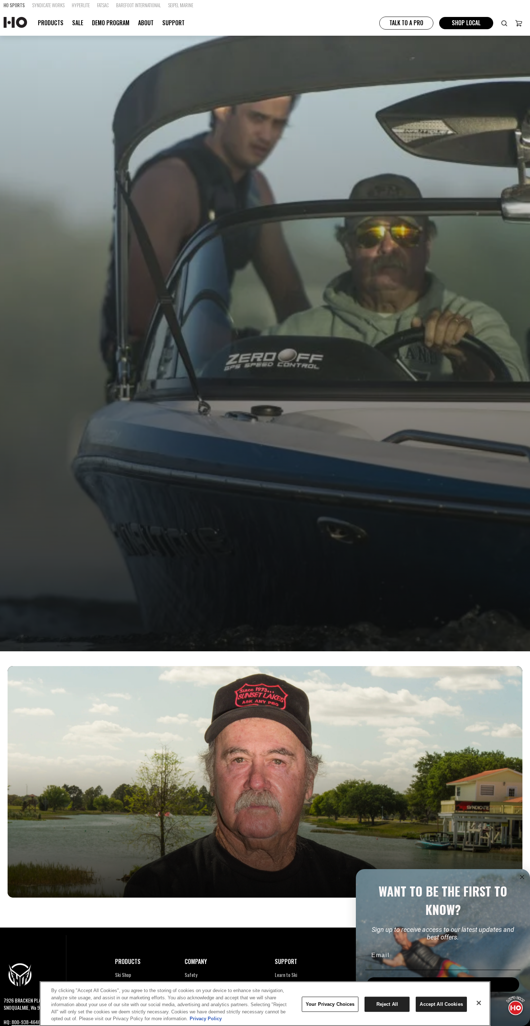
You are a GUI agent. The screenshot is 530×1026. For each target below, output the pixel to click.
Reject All (387, 1004)
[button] (518, 22)
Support (173, 23)
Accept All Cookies (441, 1004)
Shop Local (466, 22)
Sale (77, 22)
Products (50, 23)
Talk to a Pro (406, 22)
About (146, 23)
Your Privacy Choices (330, 1004)
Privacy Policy (206, 1018)
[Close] (479, 1003)
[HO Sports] (15, 23)
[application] (515, 1004)
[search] (504, 22)
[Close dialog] (522, 877)
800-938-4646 (26, 1022)
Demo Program (110, 23)
